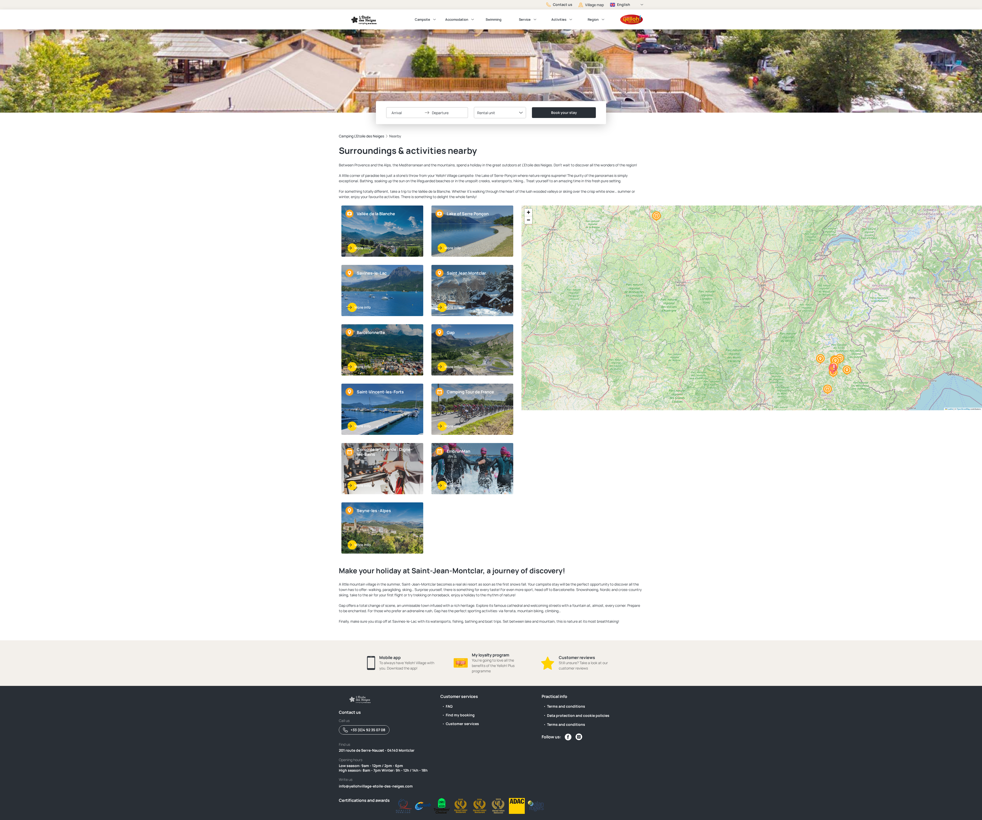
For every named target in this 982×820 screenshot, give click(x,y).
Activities (558, 19)
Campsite (422, 19)
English (623, 4)
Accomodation (456, 19)
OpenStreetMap (963, 408)
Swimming (493, 19)
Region (593, 19)
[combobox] (500, 112)
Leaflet (950, 408)
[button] (835, 361)
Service (525, 19)
